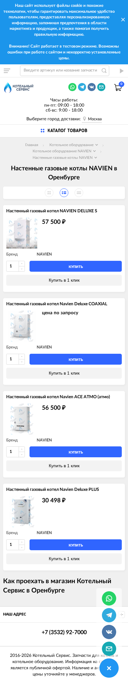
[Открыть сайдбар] (7, 70)
